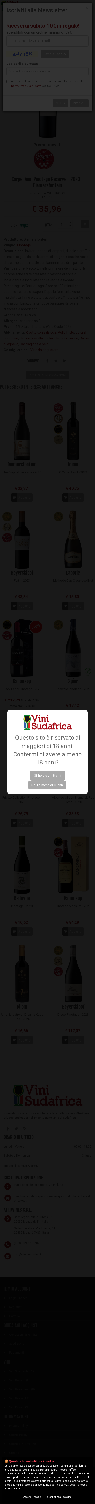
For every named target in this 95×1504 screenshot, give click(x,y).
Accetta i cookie (32, 1497)
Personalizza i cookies (59, 1497)
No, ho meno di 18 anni (47, 785)
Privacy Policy (12, 1488)
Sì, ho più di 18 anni (47, 775)
